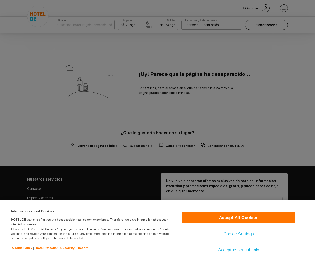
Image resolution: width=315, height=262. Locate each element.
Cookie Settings (239, 234)
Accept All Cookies (238, 217)
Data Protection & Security (55, 248)
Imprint (83, 248)
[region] (157, 231)
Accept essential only (238, 249)
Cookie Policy (22, 248)
